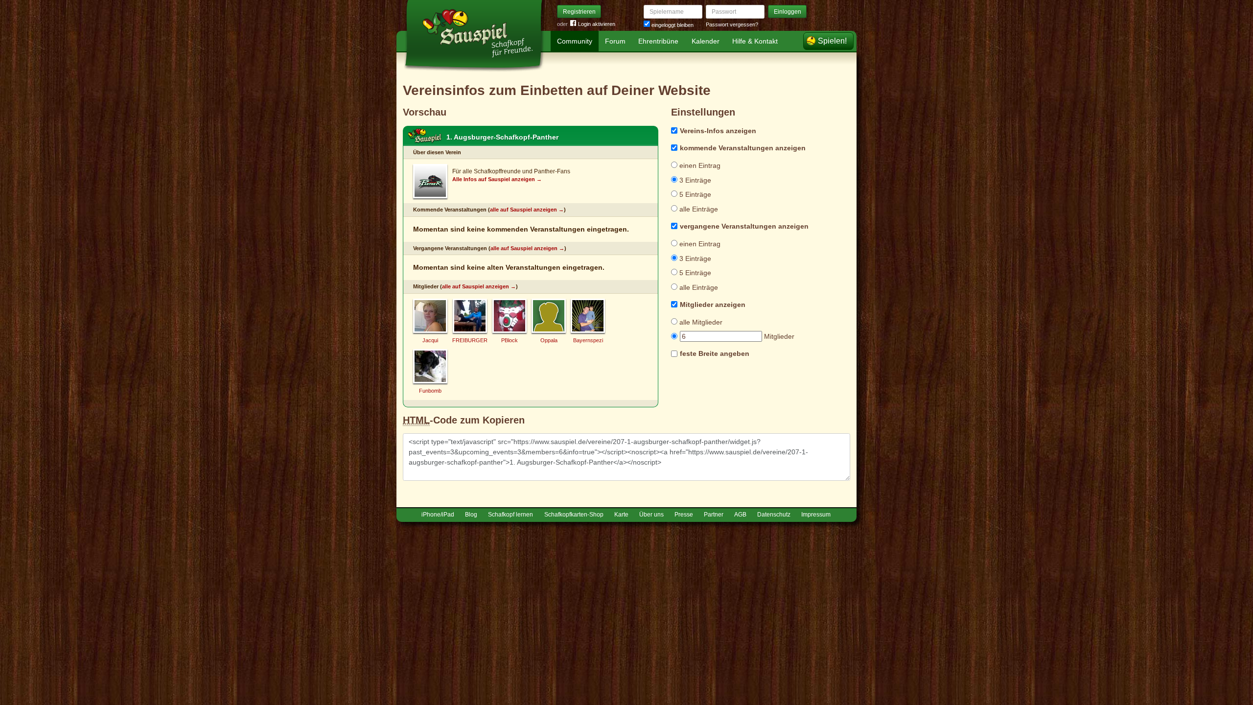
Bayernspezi (588, 340)
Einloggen (787, 11)
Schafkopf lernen (510, 514)
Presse (683, 514)
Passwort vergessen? (732, 24)
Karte (621, 514)
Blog (471, 514)
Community (574, 41)
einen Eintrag (698, 165)
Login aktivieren (596, 24)
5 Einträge (694, 194)
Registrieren (579, 11)
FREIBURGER (469, 340)
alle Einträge (697, 209)
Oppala (548, 340)
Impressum (816, 514)
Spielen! (832, 41)
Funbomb (430, 391)
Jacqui (430, 340)
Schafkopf (424, 136)
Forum (615, 41)
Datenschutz (773, 514)
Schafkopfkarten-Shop (573, 514)
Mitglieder (778, 336)
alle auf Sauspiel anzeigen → (527, 209)
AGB (740, 514)
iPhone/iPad (437, 514)
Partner (713, 514)
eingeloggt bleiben (672, 25)
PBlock (509, 340)
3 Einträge (694, 180)
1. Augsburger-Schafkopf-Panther (502, 137)
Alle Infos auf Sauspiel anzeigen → (497, 179)
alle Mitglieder (699, 322)
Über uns (651, 514)
